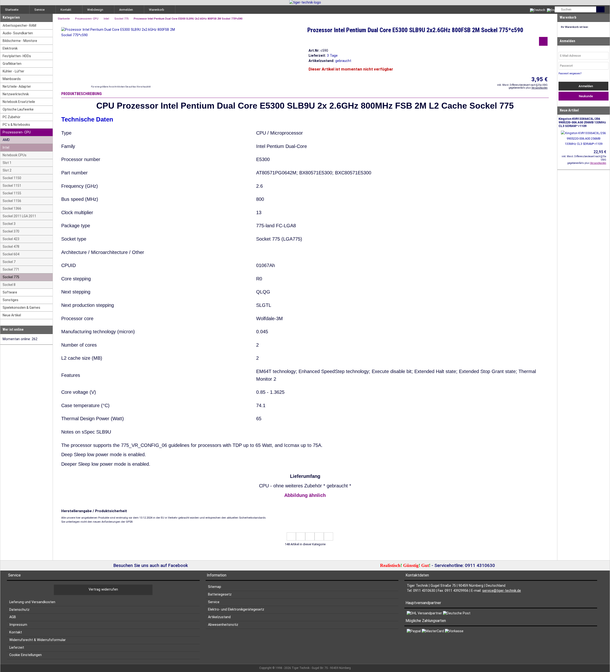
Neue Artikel (12, 315)
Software (10, 292)
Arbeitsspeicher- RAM (19, 25)
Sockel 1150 (12, 178)
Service (213, 602)
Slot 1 (7, 163)
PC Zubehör (11, 117)
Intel (6, 147)
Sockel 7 (9, 262)
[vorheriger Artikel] (301, 536)
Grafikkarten (12, 64)
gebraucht (343, 61)
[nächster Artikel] (319, 536)
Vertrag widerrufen (103, 589)
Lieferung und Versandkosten (32, 602)
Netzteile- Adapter (17, 86)
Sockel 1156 (12, 201)
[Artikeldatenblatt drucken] (543, 42)
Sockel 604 (11, 254)
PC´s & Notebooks (16, 124)
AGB (12, 617)
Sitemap (214, 587)
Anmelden (585, 86)
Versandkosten (539, 87)
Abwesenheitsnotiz (223, 625)
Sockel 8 (9, 285)
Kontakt (15, 632)
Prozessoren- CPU (17, 132)
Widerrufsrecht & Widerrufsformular (37, 640)
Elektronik (10, 48)
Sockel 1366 (12, 208)
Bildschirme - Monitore (20, 41)
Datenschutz (19, 610)
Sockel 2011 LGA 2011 (19, 216)
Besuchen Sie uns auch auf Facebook (150, 565)
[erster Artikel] (291, 536)
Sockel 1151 (12, 185)
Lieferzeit (16, 648)
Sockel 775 (11, 277)
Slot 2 (7, 170)
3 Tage (332, 56)
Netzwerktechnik (16, 94)
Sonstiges (10, 300)
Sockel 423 (11, 239)
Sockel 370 (11, 231)
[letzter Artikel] (328, 536)
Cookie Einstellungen (25, 655)
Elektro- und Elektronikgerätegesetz (236, 609)
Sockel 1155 (12, 193)
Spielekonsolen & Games (21, 307)
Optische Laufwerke (18, 109)
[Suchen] (600, 9)
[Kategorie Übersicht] (310, 536)
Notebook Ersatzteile (19, 102)
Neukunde (585, 96)
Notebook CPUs (14, 155)
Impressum (18, 625)
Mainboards (12, 79)
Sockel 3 (9, 224)
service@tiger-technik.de (501, 591)
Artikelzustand (219, 617)
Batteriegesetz (220, 594)
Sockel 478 (11, 246)
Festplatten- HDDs (17, 56)
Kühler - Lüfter (13, 71)
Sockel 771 (11, 269)
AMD (6, 140)
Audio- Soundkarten (18, 33)
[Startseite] (305, 2)
